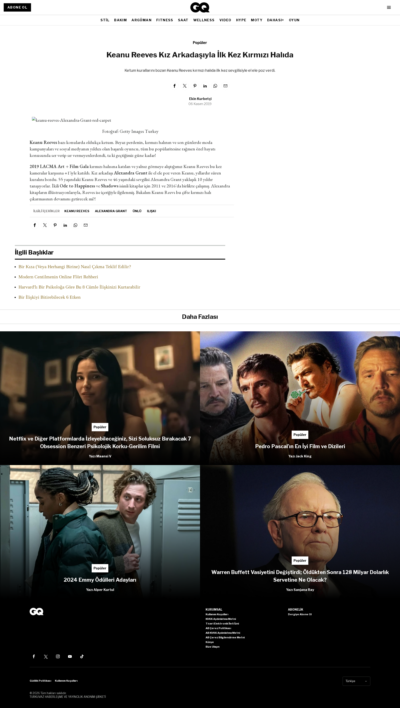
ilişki (151, 211)
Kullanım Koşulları (66, 680)
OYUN (294, 20)
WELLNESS (204, 20)
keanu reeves (76, 211)
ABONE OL (17, 7)
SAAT (183, 20)
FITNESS (164, 20)
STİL (105, 20)
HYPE (241, 20)
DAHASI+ (275, 20)
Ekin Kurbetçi (200, 99)
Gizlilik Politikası (40, 680)
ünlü (137, 211)
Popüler (200, 42)
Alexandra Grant (111, 211)
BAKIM (120, 20)
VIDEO (225, 20)
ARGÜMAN (141, 20)
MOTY (256, 20)
